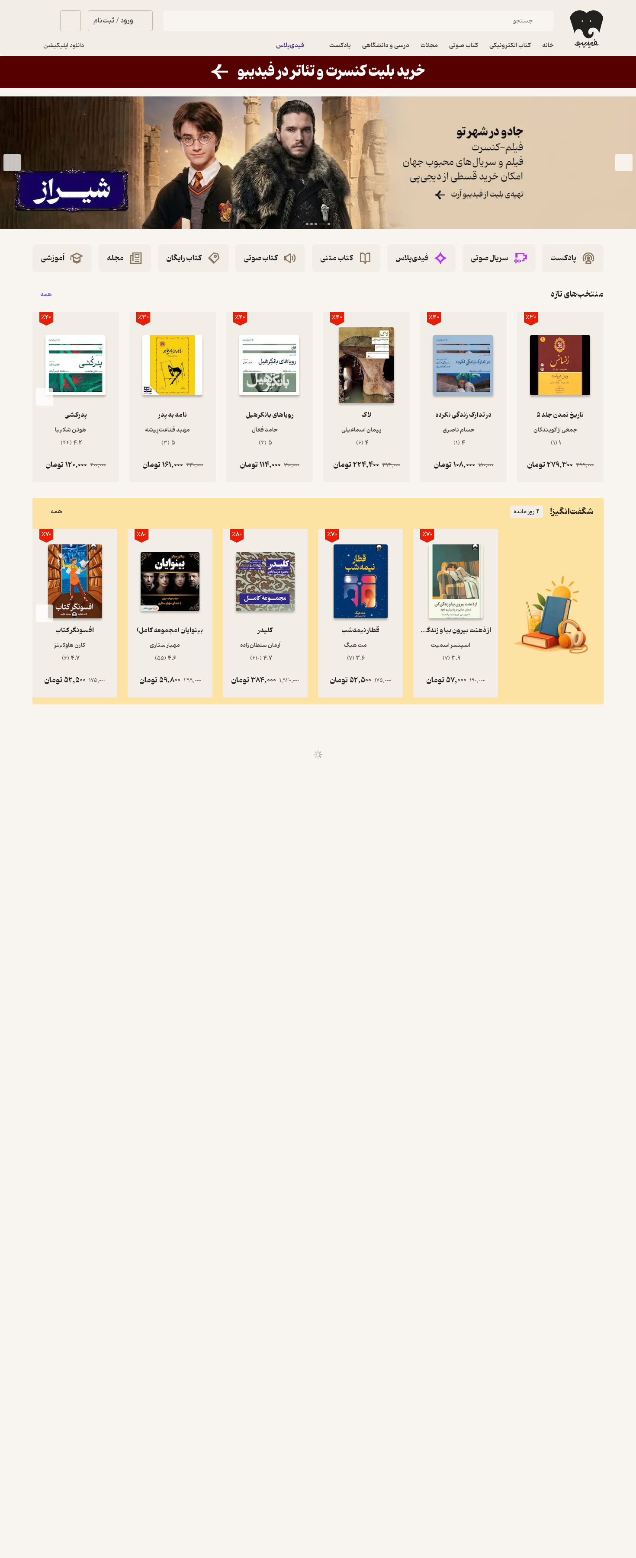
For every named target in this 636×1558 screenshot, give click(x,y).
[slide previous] (624, 162)
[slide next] (12, 162)
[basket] (70, 20)
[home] (586, 29)
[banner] (318, 72)
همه (46, 294)
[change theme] (42, 20)
